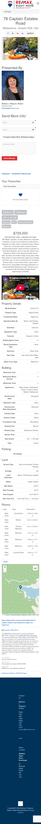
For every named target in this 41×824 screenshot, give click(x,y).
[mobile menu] (38, 3)
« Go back (7, 11)
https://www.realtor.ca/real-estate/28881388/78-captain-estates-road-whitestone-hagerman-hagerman (19, 622)
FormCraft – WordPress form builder (16, 174)
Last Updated (5, 657)
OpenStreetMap (15, 615)
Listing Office (5, 666)
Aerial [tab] (6, 561)
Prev (3, 48)
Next (37, 48)
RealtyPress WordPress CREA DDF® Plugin (14, 673)
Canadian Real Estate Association (27, 635)
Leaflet (7, 615)
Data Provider (5, 662)
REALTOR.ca (8, 634)
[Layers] (35, 567)
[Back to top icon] (20, 803)
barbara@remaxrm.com (10, 108)
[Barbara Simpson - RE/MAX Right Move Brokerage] (20, 3)
